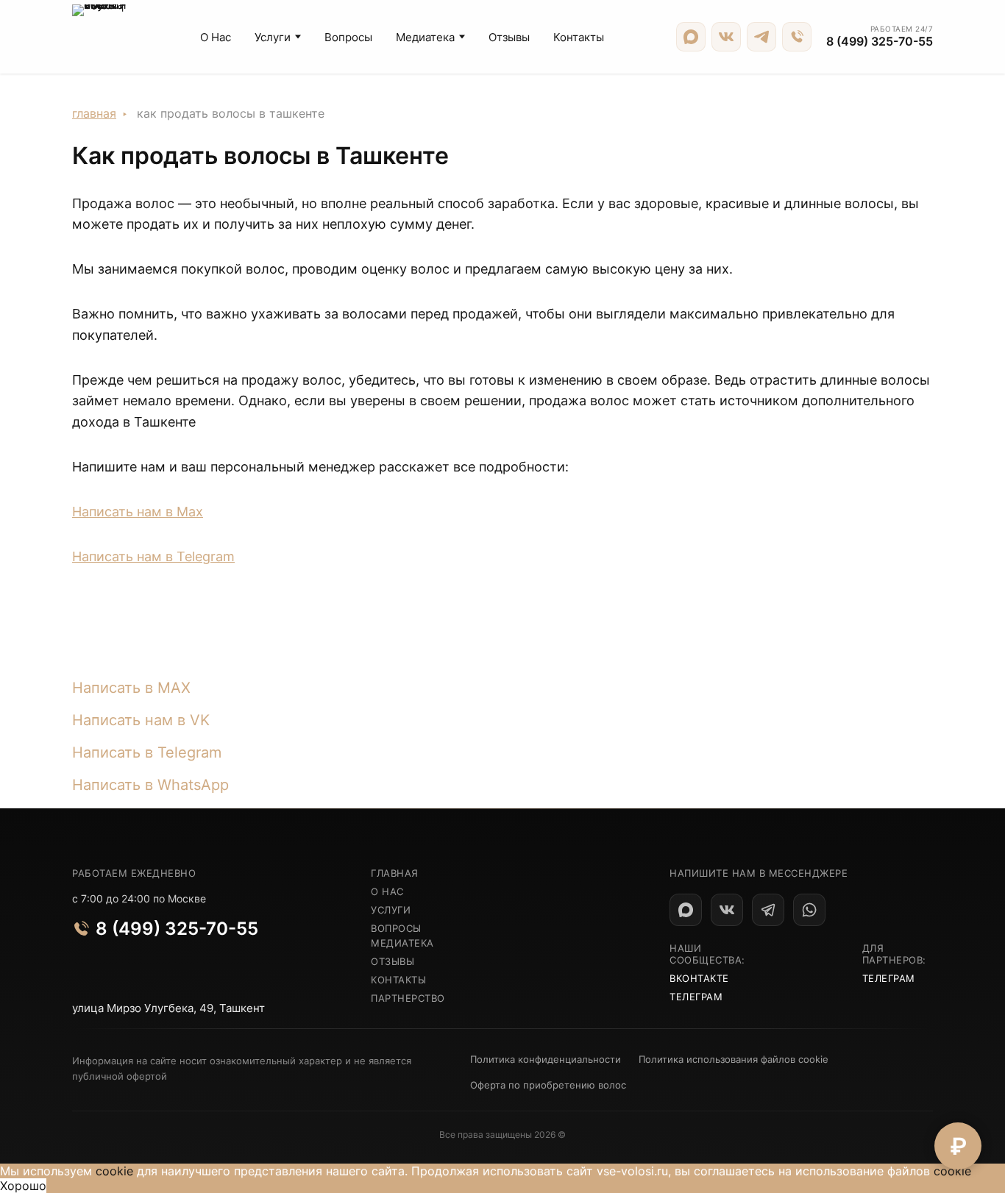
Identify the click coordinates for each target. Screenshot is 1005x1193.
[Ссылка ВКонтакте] (726, 36)
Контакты (578, 37)
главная (395, 873)
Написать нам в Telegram (153, 556)
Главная (94, 113)
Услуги (273, 37)
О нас (387, 891)
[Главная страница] (100, 36)
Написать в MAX (131, 688)
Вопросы (348, 37)
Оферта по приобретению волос (548, 1085)
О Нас (215, 37)
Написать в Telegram (146, 752)
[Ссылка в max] (686, 910)
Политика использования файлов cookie (733, 1059)
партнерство (408, 998)
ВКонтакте (699, 978)
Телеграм (696, 997)
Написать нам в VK (141, 720)
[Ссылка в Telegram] (768, 910)
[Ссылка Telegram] (761, 36)
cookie (114, 1171)
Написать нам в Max (137, 511)
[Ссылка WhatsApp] (809, 910)
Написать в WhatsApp (150, 785)
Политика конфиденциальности (545, 1059)
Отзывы (509, 37)
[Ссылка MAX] (691, 36)
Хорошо (23, 1185)
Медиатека (425, 37)
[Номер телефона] (797, 36)
